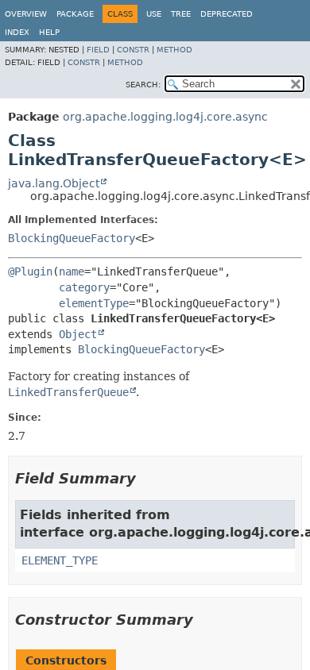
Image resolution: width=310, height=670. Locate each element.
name (71, 271)
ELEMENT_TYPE (59, 560)
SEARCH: (143, 84)
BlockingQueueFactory (71, 238)
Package (75, 14)
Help (49, 32)
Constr (133, 49)
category (84, 287)
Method (174, 49)
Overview (26, 14)
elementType (94, 303)
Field (98, 49)
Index (17, 32)
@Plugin (30, 271)
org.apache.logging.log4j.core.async (165, 116)
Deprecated (226, 14)
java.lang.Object (53, 183)
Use (153, 14)
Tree (181, 14)
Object (78, 334)
